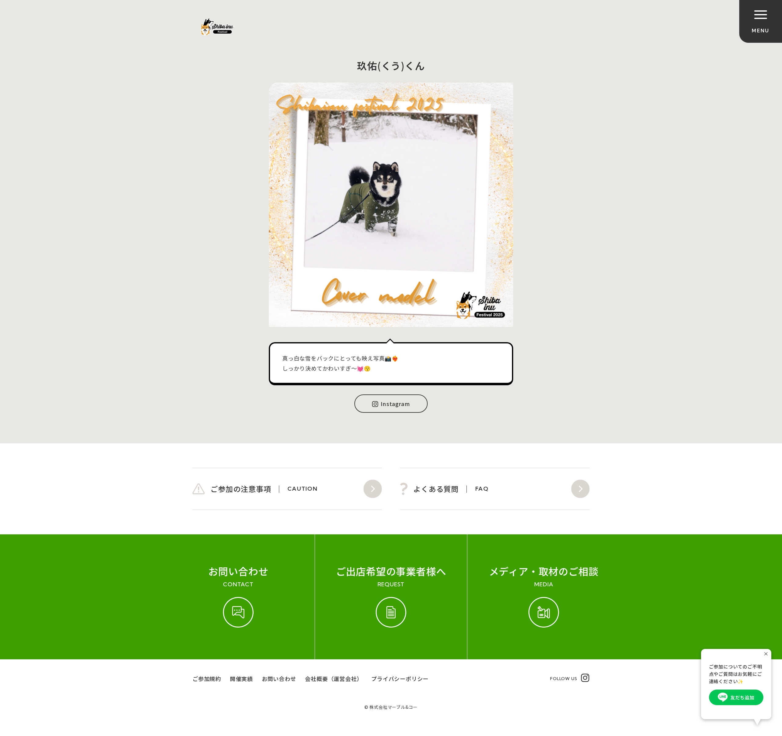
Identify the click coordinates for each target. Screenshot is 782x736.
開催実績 (241, 679)
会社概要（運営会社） (333, 679)
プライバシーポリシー (400, 679)
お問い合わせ (279, 679)
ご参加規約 (206, 679)
